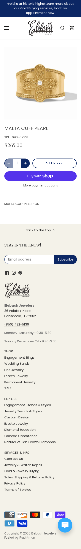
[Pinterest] (20, 272)
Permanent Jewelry (19, 382)
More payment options (40, 185)
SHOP (8, 351)
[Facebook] (7, 272)
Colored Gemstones (20, 436)
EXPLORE (10, 399)
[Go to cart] (72, 28)
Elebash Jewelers (43, 533)
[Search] (62, 28)
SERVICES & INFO (17, 452)
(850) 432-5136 (16, 324)
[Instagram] (14, 272)
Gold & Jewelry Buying (21, 471)
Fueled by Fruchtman (19, 538)
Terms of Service (17, 489)
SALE (7, 388)
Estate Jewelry (16, 376)
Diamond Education (20, 429)
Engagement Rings (19, 357)
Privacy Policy (14, 483)
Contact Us (13, 458)
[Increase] (25, 163)
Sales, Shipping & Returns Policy (29, 477)
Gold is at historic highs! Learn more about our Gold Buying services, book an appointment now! (40, 8)
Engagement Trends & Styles (27, 405)
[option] (40, 83)
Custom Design (16, 417)
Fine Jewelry (14, 370)
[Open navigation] (6, 28)
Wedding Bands (17, 363)
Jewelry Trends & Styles (23, 411)
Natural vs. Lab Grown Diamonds (30, 442)
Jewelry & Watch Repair (23, 465)
